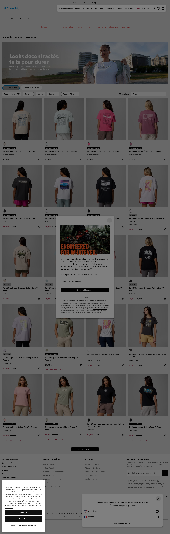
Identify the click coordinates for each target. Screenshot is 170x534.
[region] (23, 506)
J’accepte (23, 513)
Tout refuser (23, 519)
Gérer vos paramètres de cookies (23, 525)
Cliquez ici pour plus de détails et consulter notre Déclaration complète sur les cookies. (23, 505)
